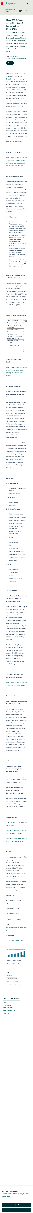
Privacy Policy (6, 1196)
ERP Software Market (16, 940)
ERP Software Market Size (13, 981)
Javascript (6, 1013)
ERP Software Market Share (13, 985)
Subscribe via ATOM (9, 1010)
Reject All (16, 1205)
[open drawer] (30, 3)
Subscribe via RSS (8, 1008)
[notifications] (27, 3)
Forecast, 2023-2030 (13, 964)
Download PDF (7, 1005)
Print (4, 1002)
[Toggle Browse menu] (26, 10)
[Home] (8, 3)
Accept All (16, 1209)
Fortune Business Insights (18, 58)
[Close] (31, 1188)
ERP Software (10, 975)
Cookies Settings (16, 1200)
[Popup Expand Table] (25, 321)
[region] (16, 1199)
